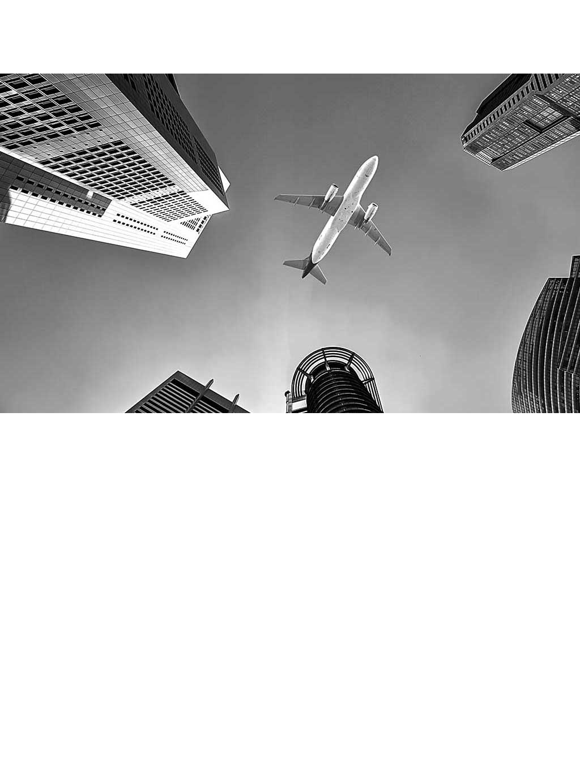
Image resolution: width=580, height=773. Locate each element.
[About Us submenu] (259, 27)
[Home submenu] (195, 27)
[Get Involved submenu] (442, 27)
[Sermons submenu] (320, 27)
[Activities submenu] (555, 27)
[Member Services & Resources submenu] (491, 55)
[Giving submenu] (492, 27)
